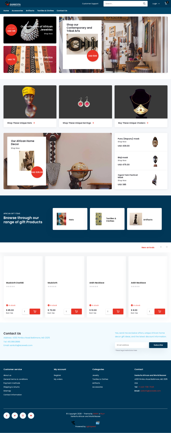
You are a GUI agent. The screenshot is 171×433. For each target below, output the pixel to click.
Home (6, 10)
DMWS (96, 413)
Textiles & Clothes (45, 10)
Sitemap (7, 391)
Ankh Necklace (96, 282)
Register (57, 375)
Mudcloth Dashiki (15, 282)
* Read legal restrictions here (126, 350)
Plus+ (102, 413)
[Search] (144, 4)
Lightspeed (91, 426)
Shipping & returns (12, 387)
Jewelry (95, 375)
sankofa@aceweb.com (150, 391)
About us (7, 375)
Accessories (17, 10)
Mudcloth (52, 282)
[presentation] (161, 247)
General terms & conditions (16, 379)
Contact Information (13, 394)
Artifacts (30, 10)
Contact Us (62, 10)
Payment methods (12, 383)
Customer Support (90, 3)
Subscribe (158, 345)
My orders (58, 379)
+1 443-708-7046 (146, 387)
